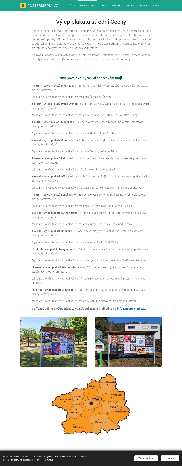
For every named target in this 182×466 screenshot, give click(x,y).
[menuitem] (73, 5)
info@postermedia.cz (131, 308)
